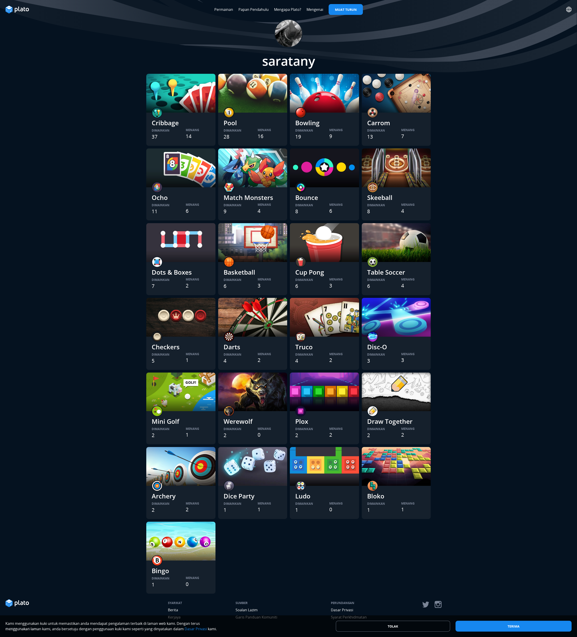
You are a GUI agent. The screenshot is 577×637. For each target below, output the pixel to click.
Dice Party (239, 496)
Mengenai (315, 9)
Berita (173, 609)
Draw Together (389, 421)
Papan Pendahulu (253, 9)
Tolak (393, 626)
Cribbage (165, 122)
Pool (230, 122)
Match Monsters (248, 197)
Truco (304, 347)
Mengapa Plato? (287, 9)
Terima (514, 626)
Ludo (302, 496)
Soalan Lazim (247, 609)
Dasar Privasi (342, 609)
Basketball (239, 272)
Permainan (223, 9)
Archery (164, 496)
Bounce (306, 197)
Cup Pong (309, 272)
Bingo (160, 570)
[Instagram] (438, 604)
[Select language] (569, 9)
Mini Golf (165, 421)
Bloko (375, 496)
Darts (232, 347)
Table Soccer (386, 272)
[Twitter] (425, 604)
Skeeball (379, 197)
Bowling (307, 122)
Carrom (378, 122)
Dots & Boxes (172, 272)
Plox (301, 421)
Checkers (166, 347)
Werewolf (238, 421)
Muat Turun (346, 9)
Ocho (160, 197)
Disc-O (377, 347)
